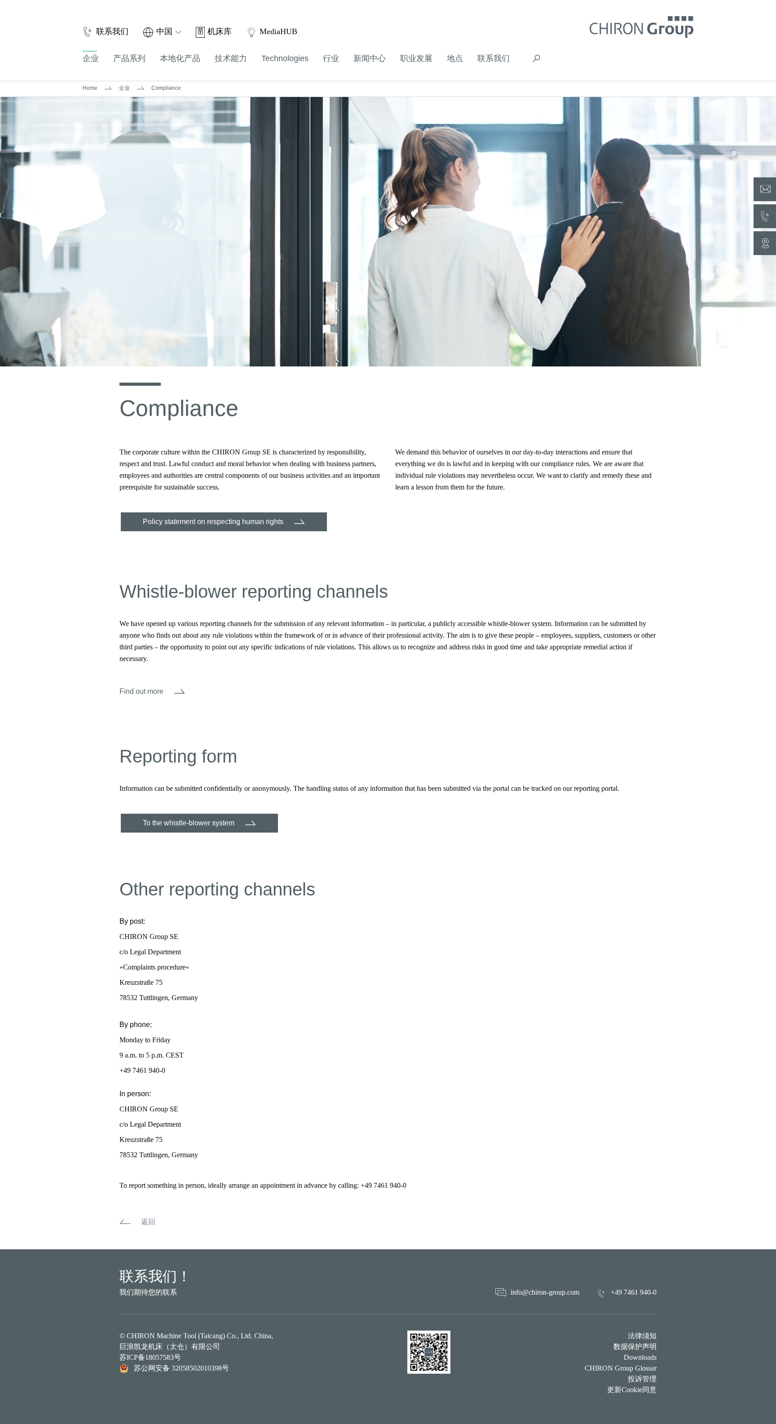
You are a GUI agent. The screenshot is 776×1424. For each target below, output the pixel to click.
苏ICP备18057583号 (150, 1357)
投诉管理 (642, 1379)
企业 (124, 88)
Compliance (166, 88)
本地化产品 (180, 58)
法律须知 (642, 1336)
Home (90, 88)
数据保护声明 (635, 1346)
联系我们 (493, 58)
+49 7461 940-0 (634, 1292)
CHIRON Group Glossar (621, 1368)
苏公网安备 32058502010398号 (181, 1368)
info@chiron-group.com (545, 1292)
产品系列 (129, 58)
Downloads (640, 1357)
